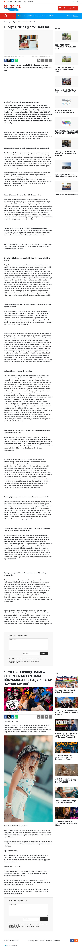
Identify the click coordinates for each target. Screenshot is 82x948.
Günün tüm (72, 16)
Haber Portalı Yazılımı (11, 945)
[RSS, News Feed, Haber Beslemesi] (76, 940)
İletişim (42, 940)
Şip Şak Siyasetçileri (30, 16)
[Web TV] (73, 1)
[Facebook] (5, 60)
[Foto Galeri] (77, 1)
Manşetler (10, 1)
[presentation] (10, 16)
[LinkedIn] (12, 60)
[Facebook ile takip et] (72, 940)
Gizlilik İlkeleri (49, 940)
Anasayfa (8, 22)
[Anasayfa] (5, 1)
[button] (42, 60)
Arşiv (24, 1)
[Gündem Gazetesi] (12, 8)
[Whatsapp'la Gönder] (16, 60)
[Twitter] (9, 60)
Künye (36, 940)
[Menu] (59, 8)
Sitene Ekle (30, 1)
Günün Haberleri (17, 1)
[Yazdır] (38, 60)
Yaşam (14, 22)
